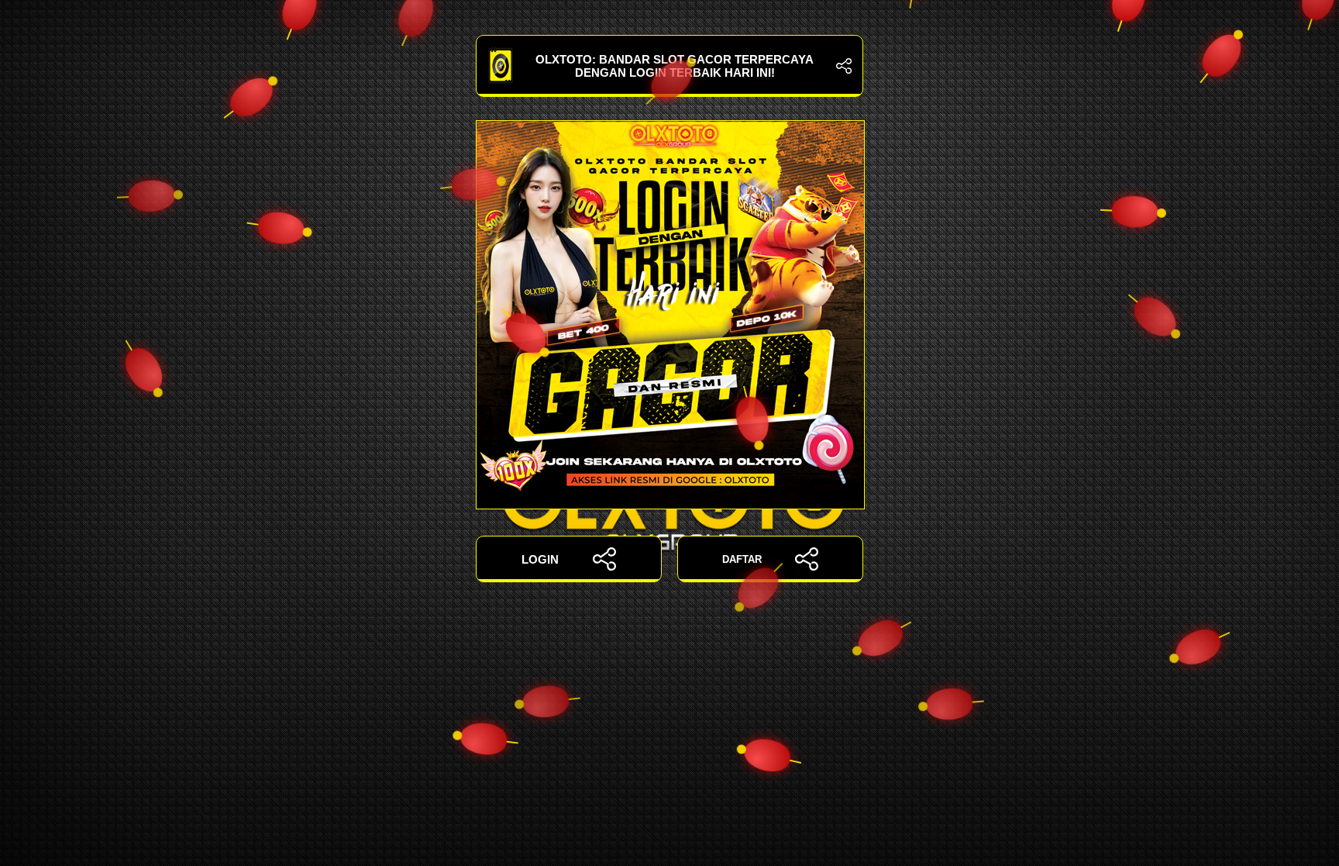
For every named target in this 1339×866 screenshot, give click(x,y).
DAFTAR (742, 559)
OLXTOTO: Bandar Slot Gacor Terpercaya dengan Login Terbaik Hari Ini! (674, 66)
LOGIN (540, 559)
